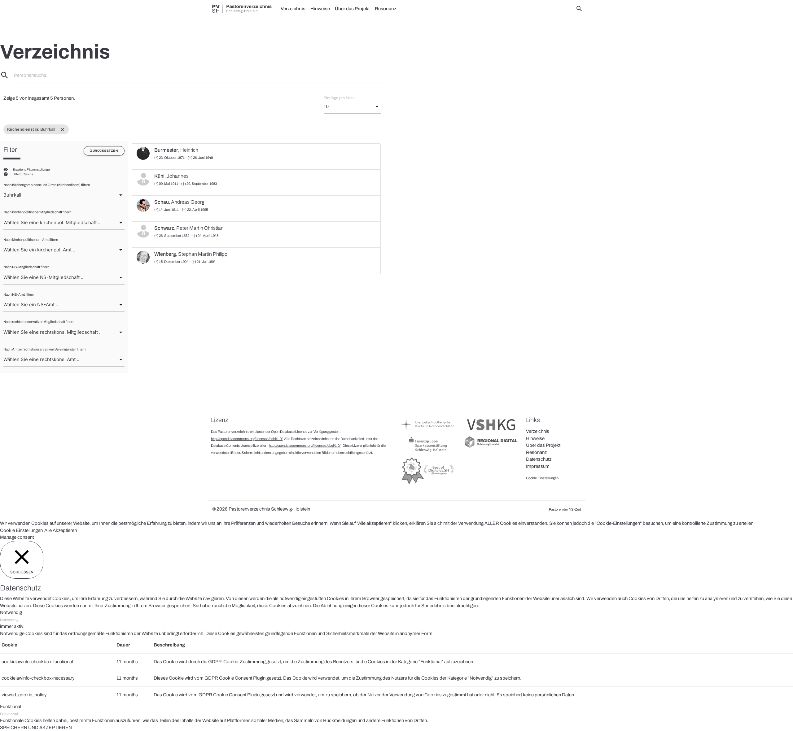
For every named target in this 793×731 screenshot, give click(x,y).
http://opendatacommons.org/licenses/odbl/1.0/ (247, 439)
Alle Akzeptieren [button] (60, 530)
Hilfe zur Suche (23, 174)
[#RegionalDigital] (491, 447)
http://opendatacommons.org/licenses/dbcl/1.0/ (304, 445)
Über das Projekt (352, 8)
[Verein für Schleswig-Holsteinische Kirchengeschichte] (491, 431)
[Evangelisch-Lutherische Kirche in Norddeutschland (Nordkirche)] (428, 431)
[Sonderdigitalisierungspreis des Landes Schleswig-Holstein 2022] (428, 484)
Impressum (538, 466)
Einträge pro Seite (339, 98)
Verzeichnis (293, 8)
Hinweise (320, 8)
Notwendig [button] (11, 612)
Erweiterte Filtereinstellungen (32, 169)
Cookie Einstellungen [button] (21, 530)
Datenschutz (538, 459)
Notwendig (9, 620)
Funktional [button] (10, 706)
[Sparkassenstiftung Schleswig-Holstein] (428, 451)
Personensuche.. (31, 75)
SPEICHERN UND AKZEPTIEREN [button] (36, 727)
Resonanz (385, 8)
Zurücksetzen (104, 150)
